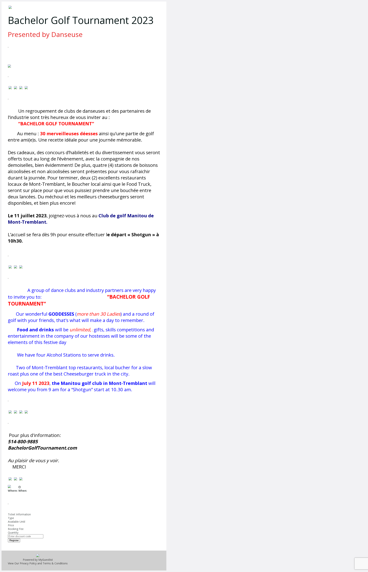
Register (14, 540)
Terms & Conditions (55, 563)
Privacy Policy (28, 563)
